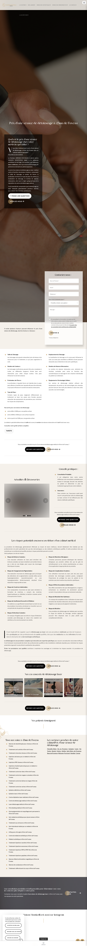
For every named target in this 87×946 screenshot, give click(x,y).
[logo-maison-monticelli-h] (9, 5)
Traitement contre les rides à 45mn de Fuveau (22, 771)
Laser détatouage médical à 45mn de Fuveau (21, 804)
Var (80, 749)
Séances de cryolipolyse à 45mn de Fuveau (21, 865)
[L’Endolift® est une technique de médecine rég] (73, 931)
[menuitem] (23, 5)
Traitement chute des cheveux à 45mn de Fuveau (23, 753)
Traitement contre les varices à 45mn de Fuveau (22, 786)
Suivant (45, 500)
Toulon (49, 751)
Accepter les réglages (13, 925)
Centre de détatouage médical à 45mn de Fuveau (23, 800)
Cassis (76, 749)
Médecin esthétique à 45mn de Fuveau (20, 839)
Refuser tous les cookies (14, 931)
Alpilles (64, 751)
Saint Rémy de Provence (74, 751)
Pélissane (61, 753)
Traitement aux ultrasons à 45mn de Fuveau (21, 823)
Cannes (78, 753)
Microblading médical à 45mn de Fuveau (20, 808)
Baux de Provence (52, 753)
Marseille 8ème (51, 749)
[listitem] (43, 943)
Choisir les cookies (12, 937)
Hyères (59, 751)
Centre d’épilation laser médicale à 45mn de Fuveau (24, 797)
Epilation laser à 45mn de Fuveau (18, 793)
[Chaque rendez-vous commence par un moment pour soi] (33, 931)
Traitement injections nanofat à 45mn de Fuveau (23, 842)
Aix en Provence (62, 749)
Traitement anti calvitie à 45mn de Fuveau (21, 749)
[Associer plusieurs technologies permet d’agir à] (53, 931)
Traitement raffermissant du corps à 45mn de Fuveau (24, 868)
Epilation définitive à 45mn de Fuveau (20, 790)
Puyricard (67, 753)
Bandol (54, 751)
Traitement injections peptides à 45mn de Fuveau (23, 855)
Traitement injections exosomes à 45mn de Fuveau (23, 846)
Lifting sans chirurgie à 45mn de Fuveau (20, 832)
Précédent (8, 500)
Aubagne (71, 749)
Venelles (72, 753)
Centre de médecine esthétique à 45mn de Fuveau (23, 835)
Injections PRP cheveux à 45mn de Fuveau (21, 762)
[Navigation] (84, 2)
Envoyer (53, 333)
